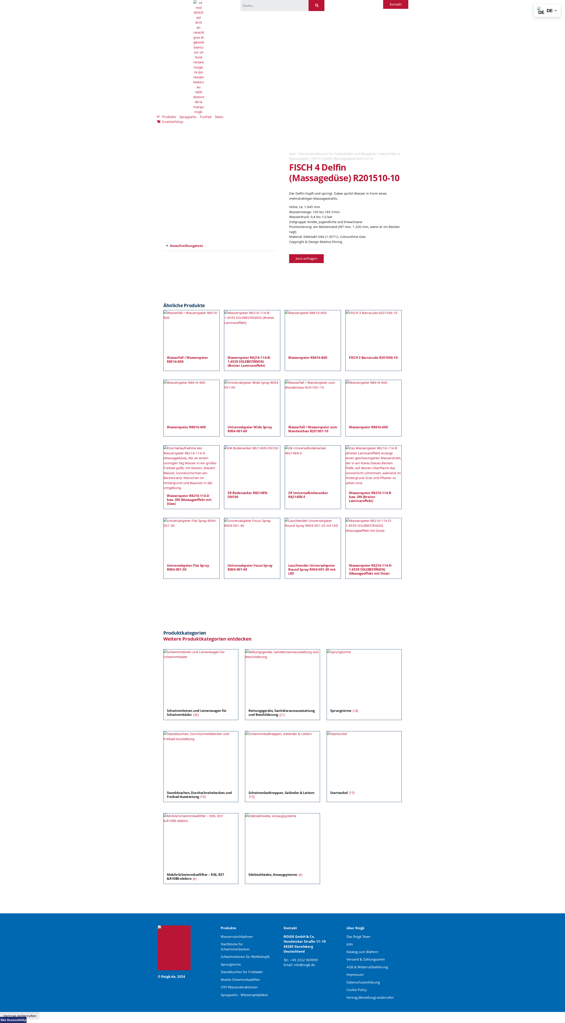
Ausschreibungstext (186, 245)
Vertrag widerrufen (19, 1016)
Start (292, 154)
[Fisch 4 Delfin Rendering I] (219, 192)
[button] (219, 246)
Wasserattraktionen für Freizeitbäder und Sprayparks (338, 154)
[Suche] (316, 5)
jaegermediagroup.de (301, 980)
